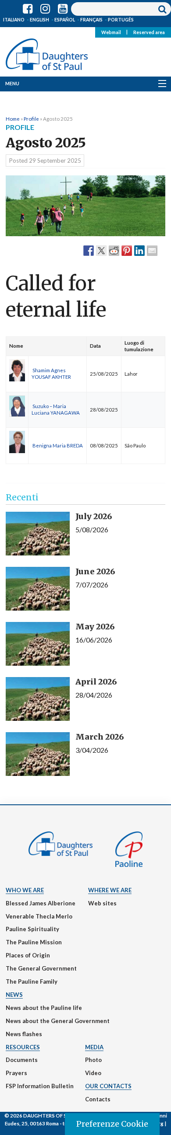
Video (93, 1072)
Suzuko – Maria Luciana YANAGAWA (56, 409)
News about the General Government (58, 1020)
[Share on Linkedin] (139, 250)
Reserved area (149, 32)
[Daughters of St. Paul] (47, 52)
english (39, 19)
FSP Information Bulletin (40, 1086)
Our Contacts (108, 1086)
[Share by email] (152, 250)
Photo (93, 1059)
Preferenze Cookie (112, 1124)
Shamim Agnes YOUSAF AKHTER (51, 373)
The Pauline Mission (34, 942)
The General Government (41, 968)
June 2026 (95, 571)
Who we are (25, 890)
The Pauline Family (31, 981)
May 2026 (95, 627)
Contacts (97, 1099)
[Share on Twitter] (101, 250)
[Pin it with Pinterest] (126, 250)
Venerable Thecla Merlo (39, 916)
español (64, 19)
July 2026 (93, 516)
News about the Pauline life (44, 1007)
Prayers (16, 1072)
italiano (14, 19)
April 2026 (96, 682)
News (14, 994)
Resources (23, 1047)
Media (94, 1047)
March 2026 (99, 737)
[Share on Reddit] (114, 250)
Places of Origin (28, 955)
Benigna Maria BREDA (57, 445)
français (91, 19)
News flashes (24, 1033)
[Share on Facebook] (88, 250)
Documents (22, 1059)
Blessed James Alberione (40, 903)
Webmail (111, 32)
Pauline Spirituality (32, 928)
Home (13, 118)
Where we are (110, 890)
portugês (121, 19)
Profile (31, 118)
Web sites (102, 903)
